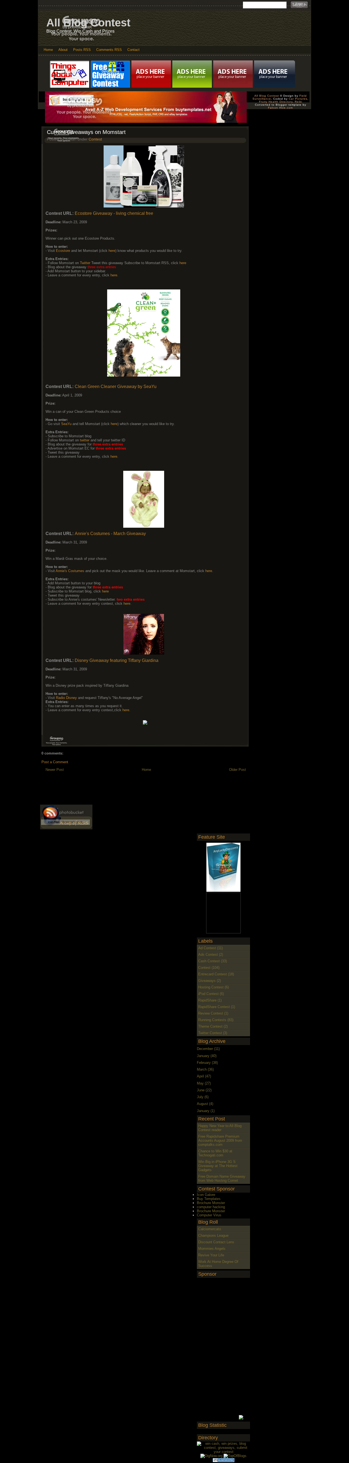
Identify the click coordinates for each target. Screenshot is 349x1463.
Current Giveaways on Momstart (86, 132)
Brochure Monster (211, 1203)
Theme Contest (210, 1026)
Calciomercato (209, 1229)
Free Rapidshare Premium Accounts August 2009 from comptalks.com (220, 1140)
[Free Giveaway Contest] (111, 74)
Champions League (213, 1235)
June (200, 1090)
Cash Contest (209, 961)
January (203, 1056)
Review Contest (210, 1013)
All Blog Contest (88, 23)
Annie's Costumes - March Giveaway (110, 533)
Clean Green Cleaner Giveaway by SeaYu (116, 386)
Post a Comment (54, 762)
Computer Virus (209, 1215)
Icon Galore (206, 1195)
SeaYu (66, 424)
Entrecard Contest (212, 974)
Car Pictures (298, 98)
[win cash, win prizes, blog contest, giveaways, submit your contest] (223, 1452)
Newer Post (55, 770)
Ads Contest (208, 954)
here (112, 251)
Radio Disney (67, 698)
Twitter (85, 263)
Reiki (298, 101)
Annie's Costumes (70, 571)
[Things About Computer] (70, 74)
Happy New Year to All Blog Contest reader (220, 1128)
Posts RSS (82, 50)
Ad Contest (207, 948)
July (200, 1097)
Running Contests (212, 1020)
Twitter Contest (210, 1033)
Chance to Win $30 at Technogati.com (215, 1153)
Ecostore (63, 251)
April (200, 1076)
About (63, 50)
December (205, 1049)
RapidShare (207, 1000)
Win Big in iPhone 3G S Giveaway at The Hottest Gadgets (217, 1166)
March (202, 1069)
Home (48, 50)
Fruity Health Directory (276, 101)
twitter (84, 440)
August (202, 1104)
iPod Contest (208, 994)
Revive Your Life (211, 1255)
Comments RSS (109, 50)
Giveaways (207, 981)
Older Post (237, 770)
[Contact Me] (151, 74)
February (204, 1063)
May (200, 1083)
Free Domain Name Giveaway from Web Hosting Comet (221, 1178)
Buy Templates (209, 1199)
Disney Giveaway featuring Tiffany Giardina (116, 660)
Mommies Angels (211, 1249)
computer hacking (211, 1207)
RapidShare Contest (214, 1007)
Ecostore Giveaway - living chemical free (114, 213)
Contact (133, 50)
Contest (95, 139)
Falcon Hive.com (280, 107)
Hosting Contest (211, 987)
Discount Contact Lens (216, 1242)
